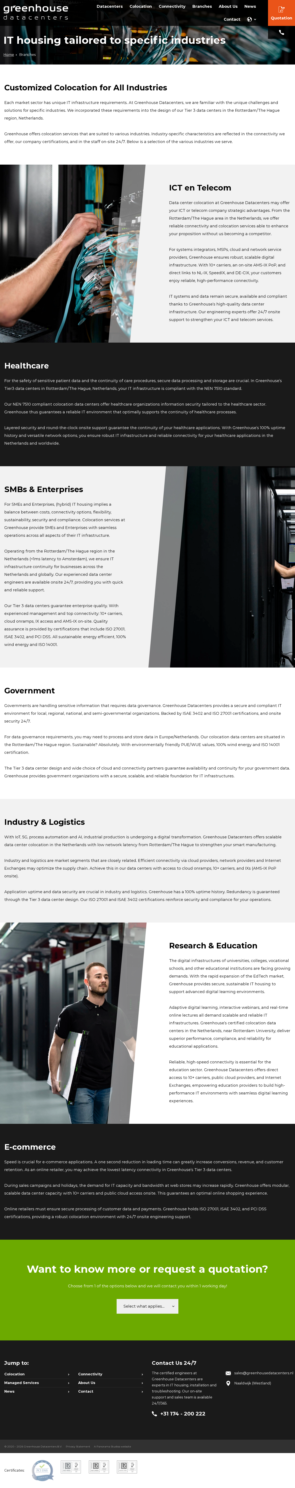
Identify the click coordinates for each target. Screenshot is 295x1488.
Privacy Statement (78, 1446)
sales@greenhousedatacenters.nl (263, 1373)
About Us (86, 1383)
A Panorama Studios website (112, 1446)
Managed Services (21, 1383)
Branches (27, 55)
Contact (85, 1391)
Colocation (14, 1374)
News (9, 1391)
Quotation (281, 18)
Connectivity (90, 1374)
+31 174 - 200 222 (281, 32)
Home (8, 55)
